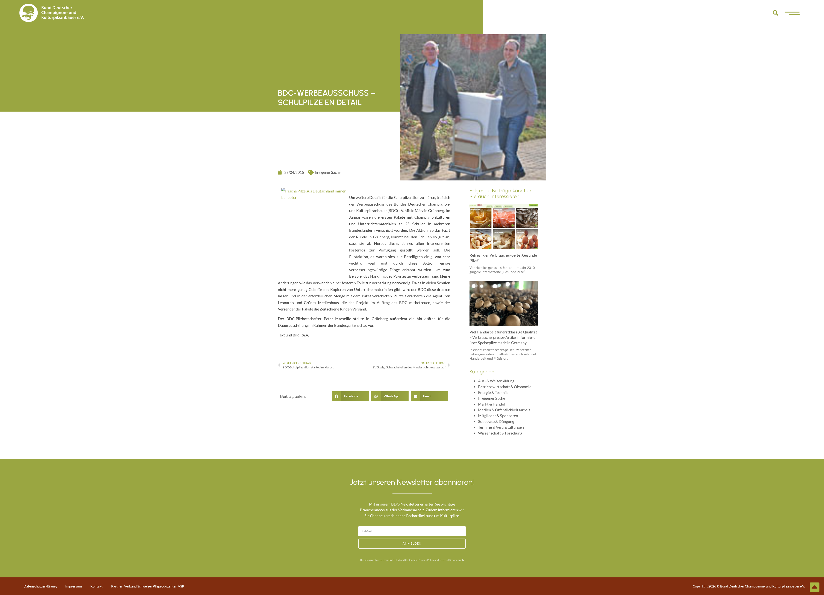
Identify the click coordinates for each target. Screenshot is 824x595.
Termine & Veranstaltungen (501, 427)
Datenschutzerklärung (40, 586)
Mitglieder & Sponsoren (498, 415)
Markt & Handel (491, 404)
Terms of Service (448, 560)
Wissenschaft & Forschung (500, 433)
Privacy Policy (426, 560)
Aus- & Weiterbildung (496, 380)
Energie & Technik (493, 392)
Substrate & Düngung (496, 421)
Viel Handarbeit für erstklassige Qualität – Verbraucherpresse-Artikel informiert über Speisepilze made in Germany (503, 337)
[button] (775, 13)
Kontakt (96, 586)
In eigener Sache (328, 172)
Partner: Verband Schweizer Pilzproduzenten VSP (147, 586)
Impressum (73, 586)
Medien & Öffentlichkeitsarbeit (504, 409)
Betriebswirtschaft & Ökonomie (504, 386)
